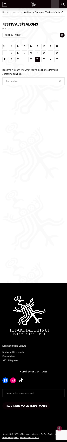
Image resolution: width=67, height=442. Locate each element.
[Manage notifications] (59, 428)
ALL (5, 46)
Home (5, 12)
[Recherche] (63, 4)
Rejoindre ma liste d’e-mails (26, 406)
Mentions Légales (10, 438)
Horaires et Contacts (33, 371)
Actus (16, 12)
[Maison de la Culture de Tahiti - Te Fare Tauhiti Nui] (33, 4)
